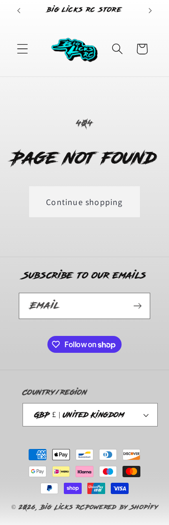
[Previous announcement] (18, 10)
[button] (22, 49)
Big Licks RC (62, 507)
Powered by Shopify (121, 507)
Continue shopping (84, 202)
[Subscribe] (137, 306)
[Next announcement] (150, 10)
